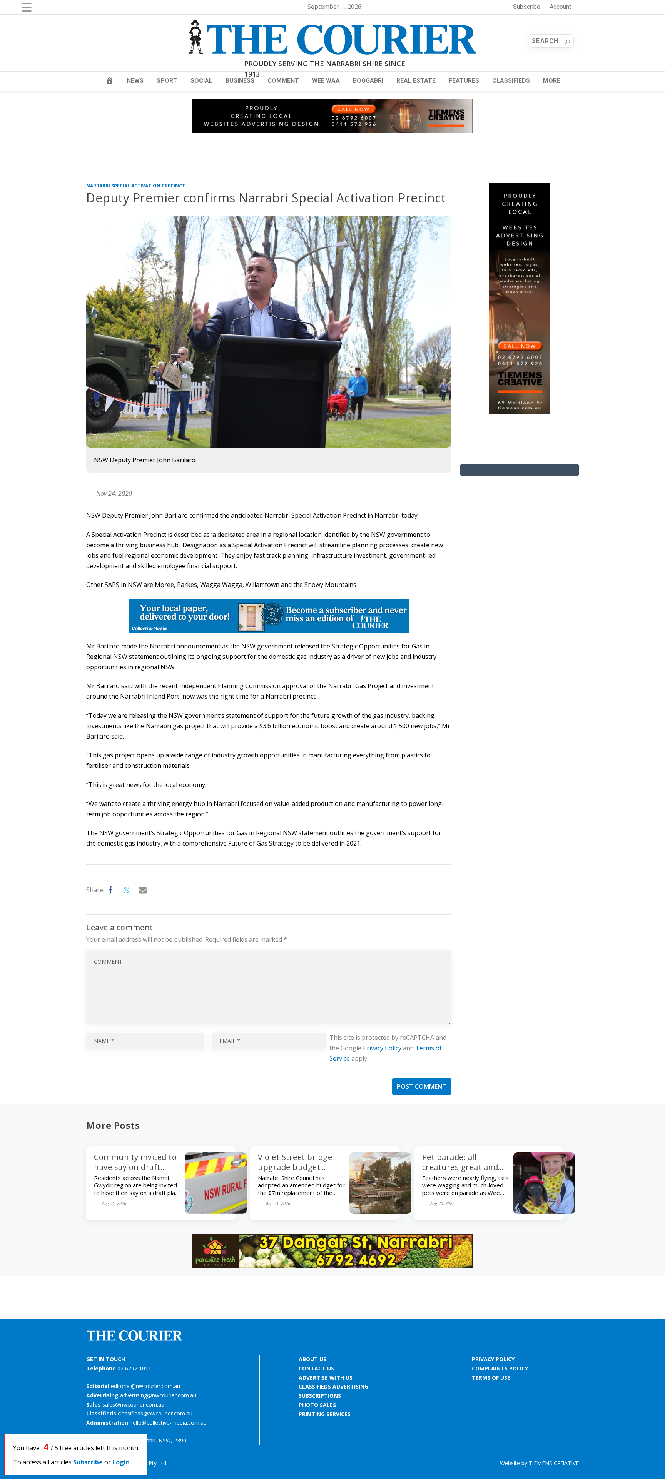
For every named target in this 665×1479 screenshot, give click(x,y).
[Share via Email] (143, 890)
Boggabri (368, 80)
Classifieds (511, 80)
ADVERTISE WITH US (326, 1377)
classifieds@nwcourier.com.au (155, 1413)
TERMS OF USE (491, 1377)
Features (464, 80)
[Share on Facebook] (110, 890)
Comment (283, 80)
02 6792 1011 (134, 1368)
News (135, 80)
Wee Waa (326, 80)
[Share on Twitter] (127, 890)
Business (240, 80)
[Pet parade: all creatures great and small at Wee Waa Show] (544, 1211)
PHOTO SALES (317, 1405)
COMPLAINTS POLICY (500, 1368)
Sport (167, 80)
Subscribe (526, 6)
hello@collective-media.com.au (168, 1422)
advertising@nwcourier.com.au (158, 1395)
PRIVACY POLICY (493, 1359)
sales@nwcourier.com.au (133, 1404)
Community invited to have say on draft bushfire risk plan (135, 1167)
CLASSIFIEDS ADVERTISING (333, 1386)
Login (121, 1462)
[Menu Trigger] (26, 6)
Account (560, 6)
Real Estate (416, 80)
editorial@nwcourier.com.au (145, 1386)
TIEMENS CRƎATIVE (554, 1463)
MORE (551, 80)
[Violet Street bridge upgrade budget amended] (380, 1211)
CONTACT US (316, 1368)
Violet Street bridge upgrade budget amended (295, 1167)
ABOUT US (312, 1359)
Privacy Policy (382, 1048)
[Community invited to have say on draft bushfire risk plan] (216, 1211)
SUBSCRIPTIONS (320, 1395)
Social (201, 80)
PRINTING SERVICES (325, 1414)
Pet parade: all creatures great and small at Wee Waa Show (460, 1172)
